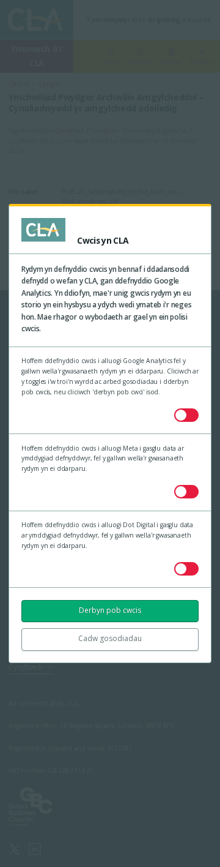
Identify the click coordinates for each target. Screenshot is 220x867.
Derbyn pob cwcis (110, 610)
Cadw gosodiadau (110, 638)
